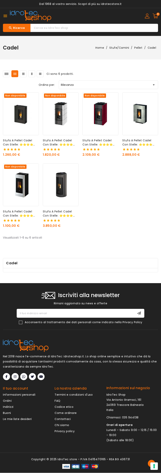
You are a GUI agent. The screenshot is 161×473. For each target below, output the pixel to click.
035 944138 (130, 417)
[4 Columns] (15, 73)
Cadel (12, 263)
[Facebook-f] (6, 376)
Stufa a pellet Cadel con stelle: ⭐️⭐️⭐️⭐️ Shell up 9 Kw (58, 214)
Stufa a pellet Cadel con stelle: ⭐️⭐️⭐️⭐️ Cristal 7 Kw (58, 142)
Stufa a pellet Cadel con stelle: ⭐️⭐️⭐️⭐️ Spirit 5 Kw (18, 142)
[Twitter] (32, 376)
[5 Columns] (6, 73)
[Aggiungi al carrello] (156, 112)
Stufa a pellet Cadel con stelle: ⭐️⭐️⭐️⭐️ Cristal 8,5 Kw (97, 142)
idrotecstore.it (111, 4)
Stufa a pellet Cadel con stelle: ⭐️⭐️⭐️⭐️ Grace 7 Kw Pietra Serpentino (137, 142)
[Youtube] (41, 376)
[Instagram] (15, 376)
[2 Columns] (31, 73)
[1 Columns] (40, 73)
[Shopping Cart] (155, 16)
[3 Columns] (23, 73)
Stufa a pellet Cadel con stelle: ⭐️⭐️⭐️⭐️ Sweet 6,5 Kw (18, 214)
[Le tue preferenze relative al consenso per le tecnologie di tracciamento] (154, 466)
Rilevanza (108, 85)
